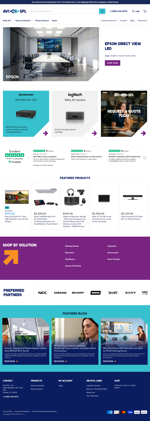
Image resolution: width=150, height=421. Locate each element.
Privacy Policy (7, 411)
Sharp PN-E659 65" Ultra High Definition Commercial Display (16, 219)
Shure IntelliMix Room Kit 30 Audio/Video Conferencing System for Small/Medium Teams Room (46, 220)
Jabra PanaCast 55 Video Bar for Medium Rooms (132, 217)
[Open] (124, 114)
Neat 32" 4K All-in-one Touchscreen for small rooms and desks (101, 219)
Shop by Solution (23, 20)
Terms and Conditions (22, 411)
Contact (123, 20)
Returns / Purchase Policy (96, 389)
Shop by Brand (42, 20)
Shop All (7, 20)
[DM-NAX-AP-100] (26, 114)
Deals (54, 20)
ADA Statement (92, 396)
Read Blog (10, 361)
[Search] (102, 11)
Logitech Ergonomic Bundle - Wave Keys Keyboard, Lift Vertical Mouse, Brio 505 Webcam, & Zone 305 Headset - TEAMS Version (74, 221)
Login (61, 385)
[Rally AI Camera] (75, 114)
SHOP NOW (112, 63)
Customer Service (109, 20)
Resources (142, 20)
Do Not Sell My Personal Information (44, 411)
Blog (132, 20)
